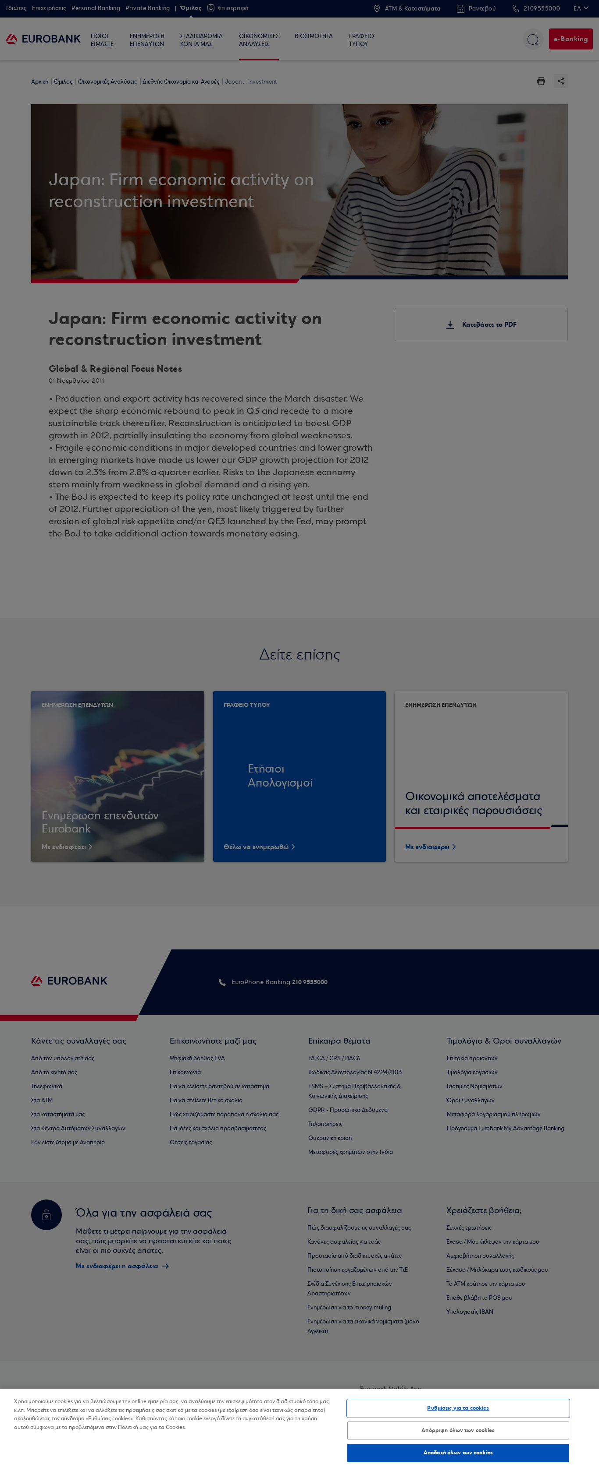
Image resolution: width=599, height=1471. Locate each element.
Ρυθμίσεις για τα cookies (458, 1407)
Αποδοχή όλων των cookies (458, 1452)
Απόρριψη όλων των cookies (458, 1430)
